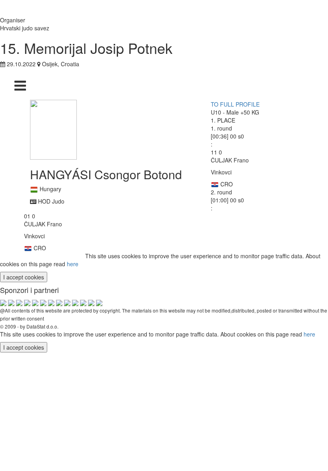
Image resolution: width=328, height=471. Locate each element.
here (72, 264)
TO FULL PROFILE (235, 104)
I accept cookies (23, 277)
